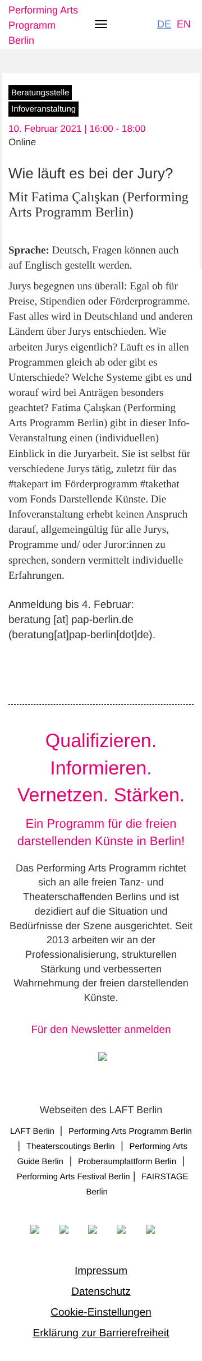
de (164, 24)
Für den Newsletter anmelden (101, 1030)
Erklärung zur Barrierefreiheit (101, 1333)
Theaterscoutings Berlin (70, 1146)
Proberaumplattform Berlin (127, 1161)
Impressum (101, 1271)
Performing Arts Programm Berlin (43, 25)
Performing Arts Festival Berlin (73, 1177)
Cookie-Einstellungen (101, 1312)
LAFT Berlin (33, 1131)
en (184, 24)
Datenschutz (101, 1292)
